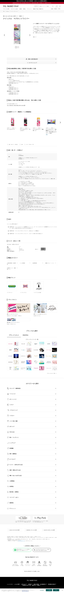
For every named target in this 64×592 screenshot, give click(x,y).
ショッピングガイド (10, 584)
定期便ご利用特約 (36, 584)
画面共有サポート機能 (35, 585)
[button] (32, 59)
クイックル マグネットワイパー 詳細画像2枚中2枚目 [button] (18, 47)
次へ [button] (30, 35)
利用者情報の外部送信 (51, 584)
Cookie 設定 (42, 590)
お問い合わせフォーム (21, 540)
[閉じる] (62, 590)
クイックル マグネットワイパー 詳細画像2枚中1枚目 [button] (16, 47)
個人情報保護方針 (43, 584)
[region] (32, 590)
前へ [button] (4, 35)
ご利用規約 (29, 584)
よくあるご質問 (16, 584)
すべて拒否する (49, 590)
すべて (36, 6)
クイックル (7, 11)
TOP (3, 11)
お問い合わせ (23, 584)
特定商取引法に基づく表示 (27, 585)
